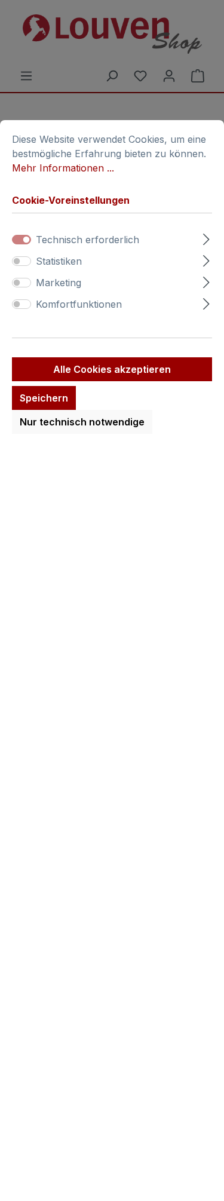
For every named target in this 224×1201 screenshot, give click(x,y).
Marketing (58, 283)
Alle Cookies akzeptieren (112, 369)
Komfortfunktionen (79, 304)
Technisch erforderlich (87, 240)
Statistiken (59, 261)
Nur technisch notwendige (82, 422)
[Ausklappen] (206, 237)
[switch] (21, 261)
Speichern (44, 398)
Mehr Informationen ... (63, 168)
